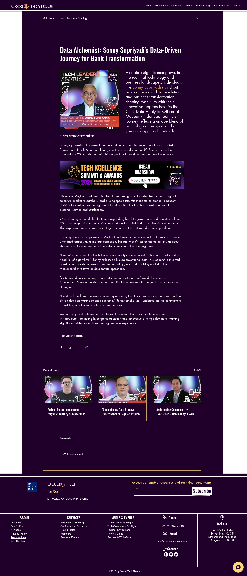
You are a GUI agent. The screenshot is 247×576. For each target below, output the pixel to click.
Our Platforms (19, 526)
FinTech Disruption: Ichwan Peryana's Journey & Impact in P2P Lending (67, 411)
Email (136, 488)
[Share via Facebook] (61, 347)
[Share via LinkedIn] (78, 347)
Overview (16, 522)
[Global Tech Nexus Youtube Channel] (171, 554)
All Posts (48, 18)
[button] (196, 18)
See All (197, 369)
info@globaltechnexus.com (172, 541)
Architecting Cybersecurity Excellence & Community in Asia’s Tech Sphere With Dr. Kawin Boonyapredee (176, 411)
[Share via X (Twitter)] (69, 347)
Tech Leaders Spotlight (74, 18)
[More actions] (182, 40)
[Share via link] (86, 347)
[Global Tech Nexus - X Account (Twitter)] (176, 554)
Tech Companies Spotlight (122, 526)
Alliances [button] (16, 529)
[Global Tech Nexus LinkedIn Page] (166, 554)
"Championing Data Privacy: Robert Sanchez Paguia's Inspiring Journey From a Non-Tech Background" (121, 411)
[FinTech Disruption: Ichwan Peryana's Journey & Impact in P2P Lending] (67, 389)
